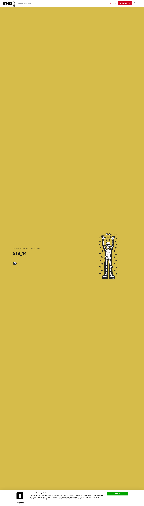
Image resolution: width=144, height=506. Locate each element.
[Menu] (139, 3)
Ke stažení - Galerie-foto (20, 248)
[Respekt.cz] (7, 3)
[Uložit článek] (15, 263)
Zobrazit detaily (34, 503)
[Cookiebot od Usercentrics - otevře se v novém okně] (19, 503)
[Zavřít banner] (131, 492)
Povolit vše (117, 493)
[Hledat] (134, 3)
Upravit (116, 498)
